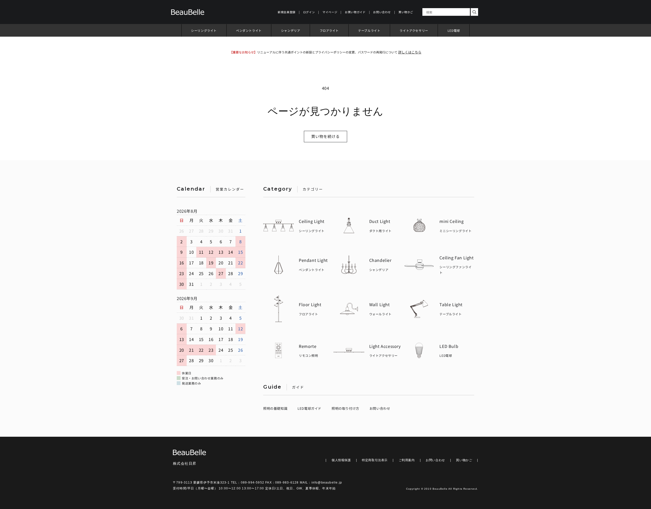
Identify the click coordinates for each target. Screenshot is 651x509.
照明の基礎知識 (275, 408)
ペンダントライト (249, 30)
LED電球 (454, 30)
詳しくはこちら (409, 52)
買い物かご (464, 460)
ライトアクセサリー (414, 30)
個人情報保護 (341, 460)
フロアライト (329, 30)
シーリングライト (204, 30)
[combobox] (446, 12)
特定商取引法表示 (375, 460)
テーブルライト (369, 30)
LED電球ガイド (309, 408)
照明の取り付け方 (345, 408)
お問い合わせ (379, 408)
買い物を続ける (325, 136)
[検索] (474, 12)
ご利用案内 (407, 460)
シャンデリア (290, 30)
